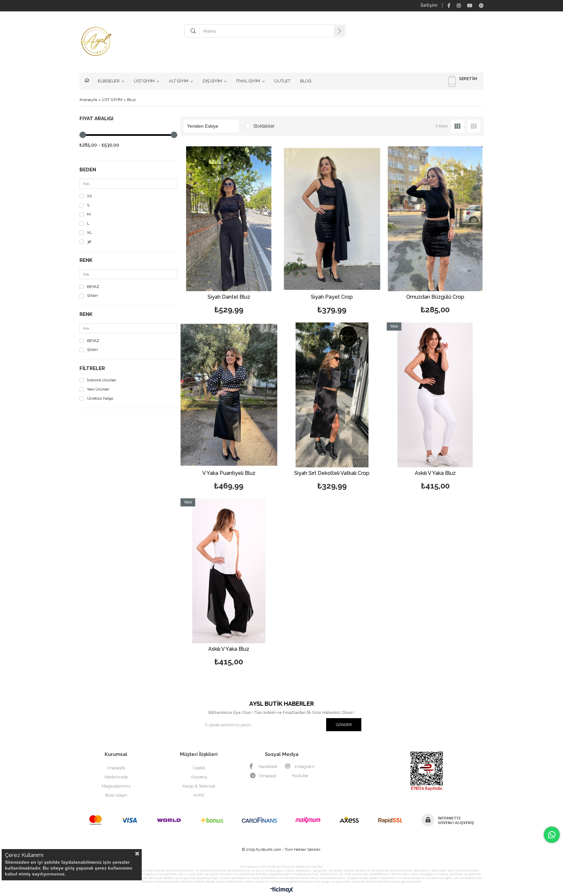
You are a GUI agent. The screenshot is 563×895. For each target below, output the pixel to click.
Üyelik (199, 767)
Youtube (300, 775)
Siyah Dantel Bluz (229, 297)
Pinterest (267, 776)
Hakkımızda (116, 776)
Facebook (267, 766)
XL (89, 233)
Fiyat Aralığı (96, 118)
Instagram (304, 766)
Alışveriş (199, 776)
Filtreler (92, 368)
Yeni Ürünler (98, 389)
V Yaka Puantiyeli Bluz (228, 473)
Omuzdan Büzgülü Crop (435, 297)
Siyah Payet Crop (332, 297)
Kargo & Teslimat (198, 786)
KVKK (199, 795)
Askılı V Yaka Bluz (435, 473)
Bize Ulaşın (116, 795)
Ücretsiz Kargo (100, 398)
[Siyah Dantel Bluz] (228, 218)
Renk (86, 260)
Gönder (344, 724)
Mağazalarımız (116, 786)
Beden (87, 169)
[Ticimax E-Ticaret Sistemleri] (281, 890)
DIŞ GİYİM (212, 80)
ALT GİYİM (178, 80)
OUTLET (282, 80)
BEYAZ (93, 287)
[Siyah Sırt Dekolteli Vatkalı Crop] (332, 394)
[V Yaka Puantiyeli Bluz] (228, 394)
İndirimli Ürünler (101, 380)
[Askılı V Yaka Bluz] (435, 394)
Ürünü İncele (252, 231)
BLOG (305, 80)
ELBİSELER (109, 80)
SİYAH (92, 296)
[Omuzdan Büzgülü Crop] (435, 218)
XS (89, 196)
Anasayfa (88, 81)
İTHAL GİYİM (248, 80)
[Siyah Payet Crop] (332, 218)
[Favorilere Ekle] (229, 231)
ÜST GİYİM (144, 80)
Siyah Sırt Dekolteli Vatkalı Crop (331, 473)
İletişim (429, 5)
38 (89, 242)
